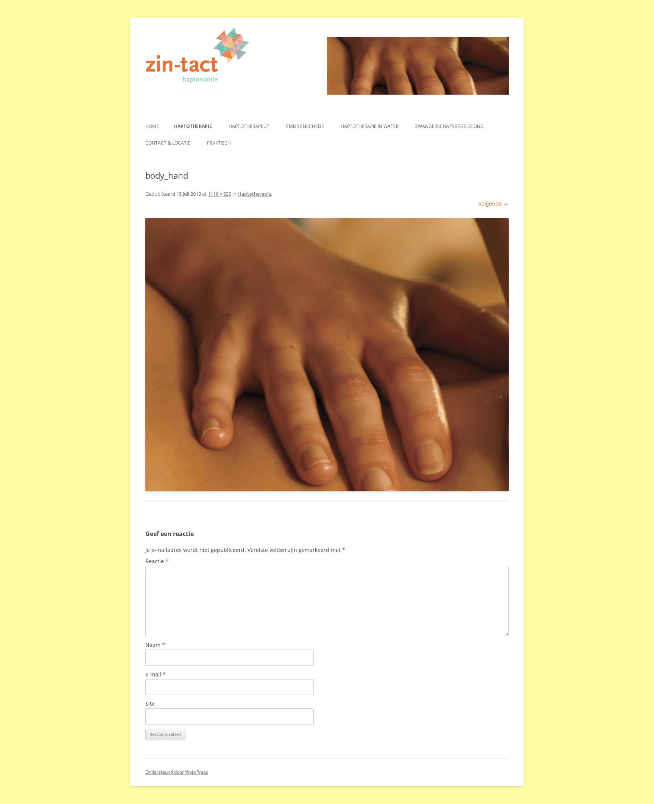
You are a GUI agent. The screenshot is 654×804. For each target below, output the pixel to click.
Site (150, 703)
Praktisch (219, 143)
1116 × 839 (219, 193)
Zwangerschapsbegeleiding (449, 126)
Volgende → (493, 203)
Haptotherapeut (249, 126)
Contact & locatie (167, 143)
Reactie (156, 561)
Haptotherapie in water (370, 126)
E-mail (155, 674)
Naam (155, 644)
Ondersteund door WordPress (176, 772)
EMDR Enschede (305, 126)
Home (152, 126)
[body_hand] (327, 354)
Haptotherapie (193, 126)
